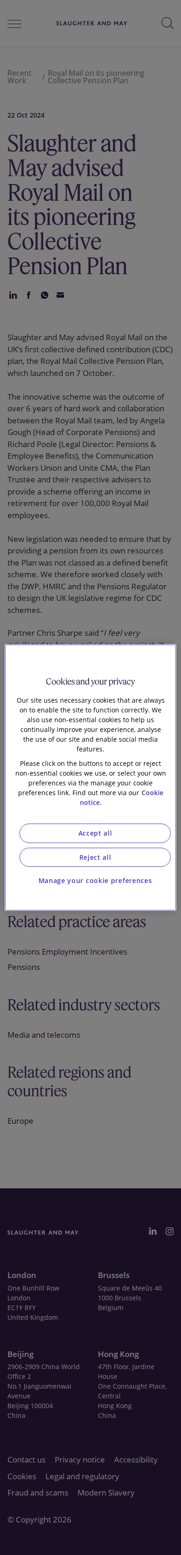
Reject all (95, 857)
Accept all (95, 833)
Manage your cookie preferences (95, 880)
